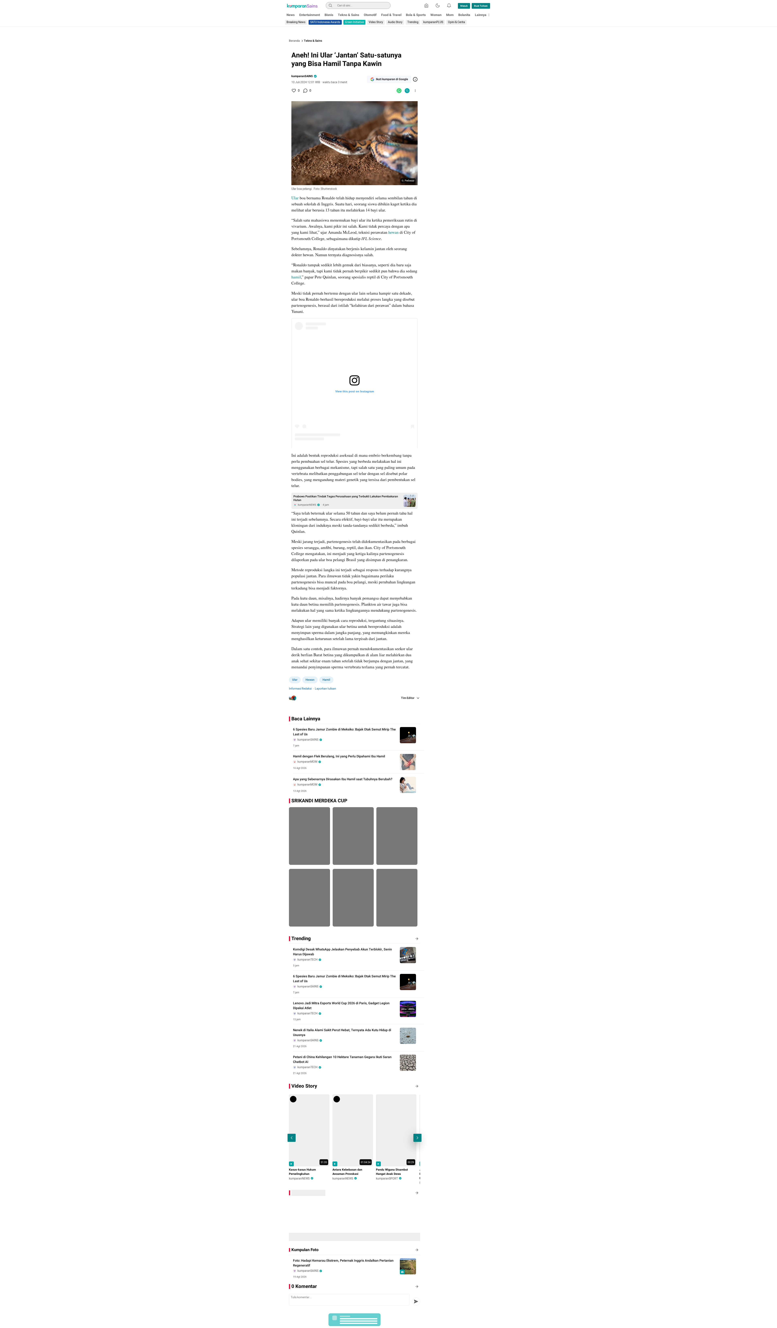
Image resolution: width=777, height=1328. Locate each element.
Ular (295, 198)
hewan (393, 232)
